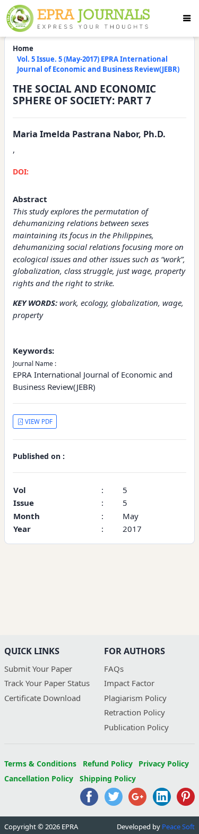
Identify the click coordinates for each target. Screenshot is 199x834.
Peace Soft (178, 826)
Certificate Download (42, 698)
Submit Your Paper (38, 668)
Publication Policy (136, 727)
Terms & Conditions (40, 763)
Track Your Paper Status (47, 683)
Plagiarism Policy (135, 698)
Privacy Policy (164, 763)
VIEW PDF (38, 422)
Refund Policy (108, 763)
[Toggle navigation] (187, 18)
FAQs (114, 668)
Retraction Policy (134, 712)
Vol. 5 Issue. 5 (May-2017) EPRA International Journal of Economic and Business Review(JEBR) (98, 64)
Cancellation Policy (38, 778)
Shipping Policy (108, 778)
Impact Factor (129, 683)
